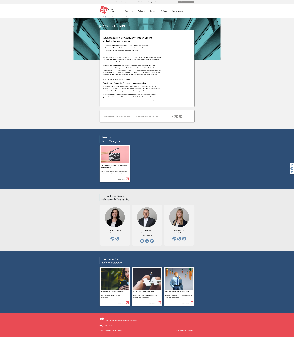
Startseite (102, 16)
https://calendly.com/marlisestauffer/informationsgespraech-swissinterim (184, 239)
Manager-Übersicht (178, 11)
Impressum (119, 330)
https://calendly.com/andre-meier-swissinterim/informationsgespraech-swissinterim (152, 241)
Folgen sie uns (108, 326)
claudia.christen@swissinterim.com (112, 239)
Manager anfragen (169, 2)
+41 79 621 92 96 (147, 241)
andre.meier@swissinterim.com (142, 241)
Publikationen (132, 2)
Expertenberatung (121, 2)
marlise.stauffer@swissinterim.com (174, 239)
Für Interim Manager (186, 2)
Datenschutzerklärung (107, 330)
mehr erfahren (121, 179)
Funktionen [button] (141, 11)
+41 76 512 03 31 (117, 239)
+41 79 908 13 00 (179, 239)
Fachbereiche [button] (129, 11)
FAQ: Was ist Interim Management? (147, 2)
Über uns (160, 2)
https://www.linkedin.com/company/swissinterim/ (291, 172)
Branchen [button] (153, 11)
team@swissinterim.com (291, 168)
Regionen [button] (164, 11)
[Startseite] (107, 10)
